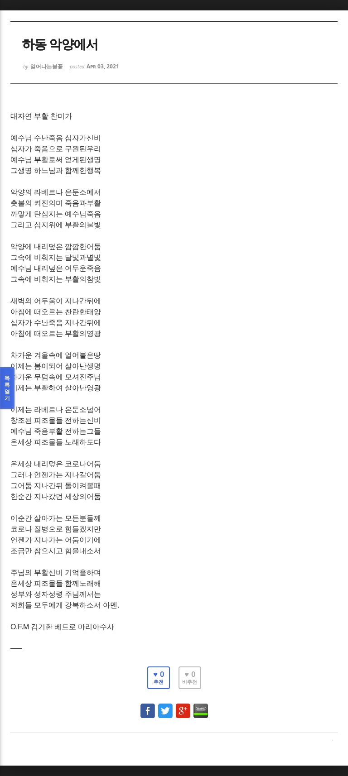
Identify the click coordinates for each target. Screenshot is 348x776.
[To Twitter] (165, 706)
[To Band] (201, 706)
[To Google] (183, 706)
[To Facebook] (148, 706)
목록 (7, 388)
